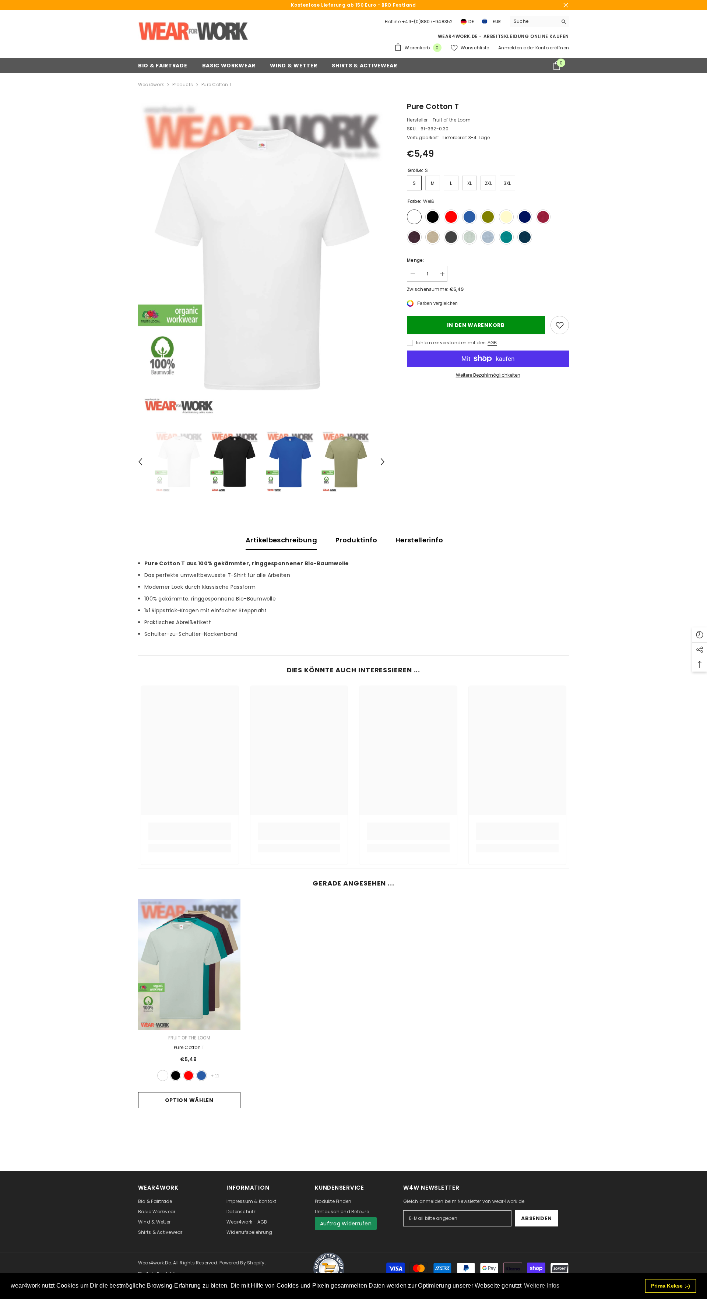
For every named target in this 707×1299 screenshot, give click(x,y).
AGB (492, 342)
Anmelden (510, 48)
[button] (140, 461)
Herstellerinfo (419, 540)
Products (182, 84)
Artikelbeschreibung (281, 540)
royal (201, 1075)
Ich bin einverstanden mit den (451, 342)
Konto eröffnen (552, 48)
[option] (261, 260)
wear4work (151, 84)
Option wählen (189, 1100)
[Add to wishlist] (560, 325)
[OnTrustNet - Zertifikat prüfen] (329, 1268)
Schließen (566, 5)
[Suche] (539, 21)
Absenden (536, 1218)
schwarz (175, 1075)
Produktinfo (356, 540)
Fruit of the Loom (452, 120)
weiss (162, 1075)
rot (188, 1075)
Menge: (415, 260)
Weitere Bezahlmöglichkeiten (488, 375)
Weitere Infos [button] (541, 1285)
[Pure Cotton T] (189, 964)
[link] (189, 836)
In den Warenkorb (475, 325)
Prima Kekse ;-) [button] (670, 1286)
